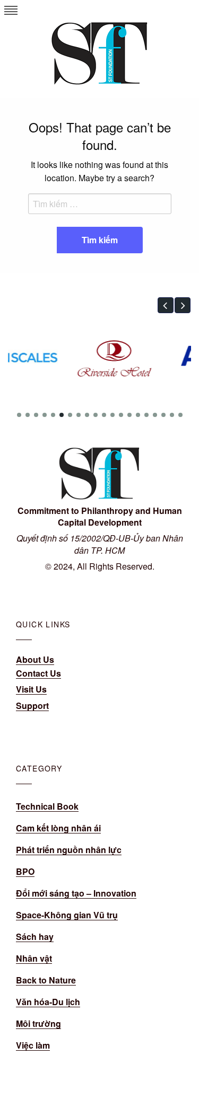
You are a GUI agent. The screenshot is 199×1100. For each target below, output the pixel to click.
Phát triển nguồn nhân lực (69, 850)
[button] (166, 305)
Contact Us (38, 673)
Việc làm (33, 1045)
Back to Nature (46, 980)
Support (32, 705)
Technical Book (47, 806)
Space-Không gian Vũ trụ (67, 915)
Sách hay (35, 936)
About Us (35, 659)
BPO (25, 871)
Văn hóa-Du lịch (48, 1002)
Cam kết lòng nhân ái (58, 828)
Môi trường (38, 1023)
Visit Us (31, 689)
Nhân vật (34, 958)
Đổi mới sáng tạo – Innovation (76, 893)
